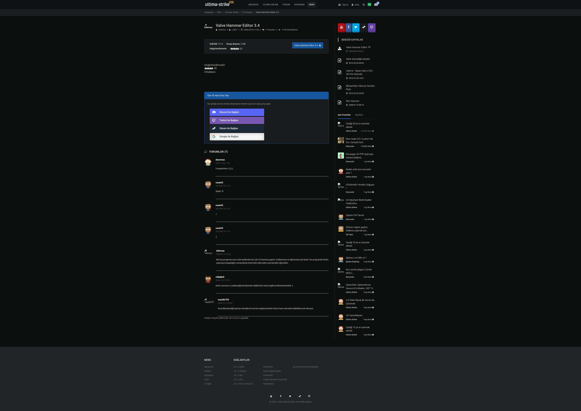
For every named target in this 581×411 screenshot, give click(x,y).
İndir (219, 12)
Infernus (222, 30)
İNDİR (311, 4)
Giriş (356, 4)
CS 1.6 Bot (238, 375)
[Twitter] (355, 27)
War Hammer (352, 101)
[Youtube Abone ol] (271, 396)
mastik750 (223, 299)
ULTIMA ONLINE (270, 4)
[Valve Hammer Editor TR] (341, 49)
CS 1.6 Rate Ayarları (243, 384)
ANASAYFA (253, 4)
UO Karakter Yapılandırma (305, 367)
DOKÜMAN (299, 4)
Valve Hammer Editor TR (358, 47)
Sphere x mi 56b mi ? (356, 257)
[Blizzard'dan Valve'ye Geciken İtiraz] (341, 87)
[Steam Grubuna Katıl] (300, 396)
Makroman (268, 384)
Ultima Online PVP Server (275, 380)
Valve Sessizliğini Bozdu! (358, 59)
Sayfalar (359, 115)
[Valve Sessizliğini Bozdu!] (341, 60)
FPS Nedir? (268, 375)
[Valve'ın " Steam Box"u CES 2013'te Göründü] (341, 72)
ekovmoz (220, 159)
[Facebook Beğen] (280, 396)
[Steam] (364, 27)
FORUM (286, 4)
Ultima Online (351, 131)
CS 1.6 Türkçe (240, 371)
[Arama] (363, 4)
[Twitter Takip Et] (290, 396)
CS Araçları (247, 12)
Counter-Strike (231, 12)
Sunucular (350, 146)
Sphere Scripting (352, 262)
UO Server (268, 367)
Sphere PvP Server (355, 215)
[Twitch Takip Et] (309, 396)
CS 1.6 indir (239, 367)
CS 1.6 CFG (238, 380)
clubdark (220, 277)
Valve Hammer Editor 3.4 (238, 25)
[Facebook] (348, 27)
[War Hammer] (341, 102)
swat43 (219, 182)
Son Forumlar (344, 115)
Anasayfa (208, 12)
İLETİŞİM (207, 384)
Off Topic (349, 235)
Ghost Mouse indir (272, 371)
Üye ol (344, 4)
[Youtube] (341, 27)
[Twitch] (372, 27)
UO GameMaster (354, 315)
